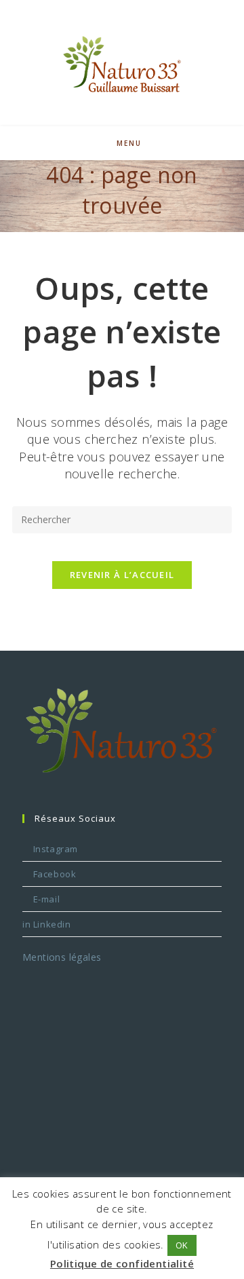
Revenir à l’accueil (122, 575)
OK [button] (182, 1245)
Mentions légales (61, 957)
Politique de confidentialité (122, 1263)
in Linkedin (46, 924)
